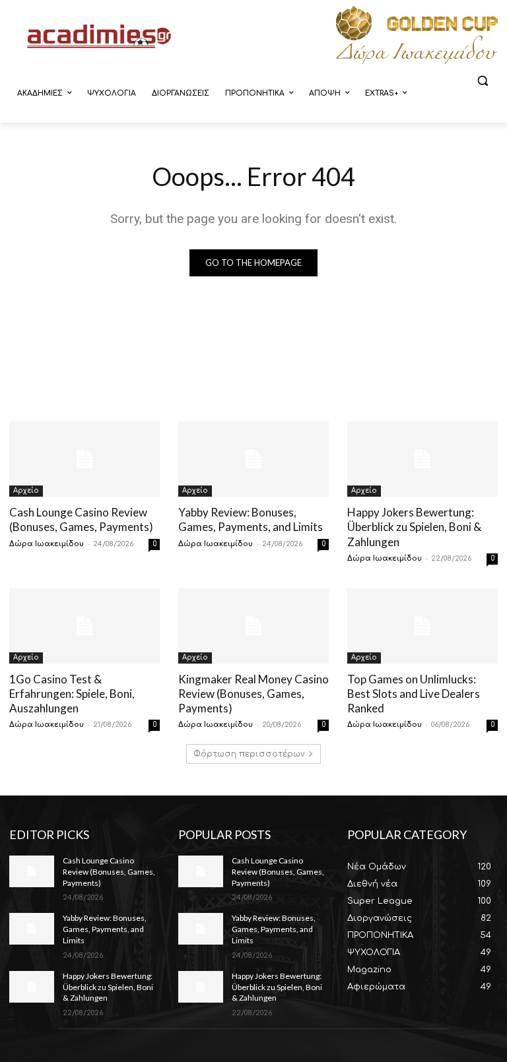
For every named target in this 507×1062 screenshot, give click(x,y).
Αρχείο (26, 490)
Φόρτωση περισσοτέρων (248, 754)
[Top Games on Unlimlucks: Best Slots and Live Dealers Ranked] (422, 626)
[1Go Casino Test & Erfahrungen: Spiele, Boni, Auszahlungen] (84, 626)
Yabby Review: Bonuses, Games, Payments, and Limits (250, 519)
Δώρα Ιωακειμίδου (46, 544)
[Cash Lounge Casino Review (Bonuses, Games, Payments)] (84, 459)
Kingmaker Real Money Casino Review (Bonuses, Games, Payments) (253, 693)
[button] (482, 80)
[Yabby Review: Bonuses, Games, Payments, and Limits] (253, 459)
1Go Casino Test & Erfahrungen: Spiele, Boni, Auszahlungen (72, 693)
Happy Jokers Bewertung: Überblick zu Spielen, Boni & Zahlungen (414, 526)
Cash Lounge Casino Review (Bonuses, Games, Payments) (81, 519)
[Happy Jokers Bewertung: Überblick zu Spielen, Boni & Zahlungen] (422, 459)
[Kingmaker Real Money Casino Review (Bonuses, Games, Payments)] (253, 626)
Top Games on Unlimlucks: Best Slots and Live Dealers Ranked (413, 693)
